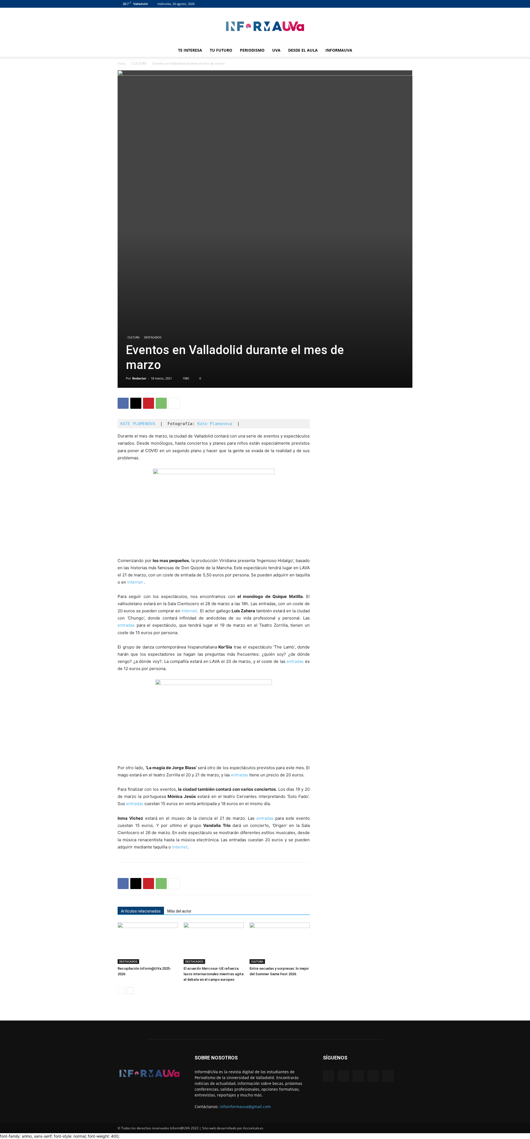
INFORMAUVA (338, 50)
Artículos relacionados (141, 911)
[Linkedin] (390, 4)
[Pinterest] (148, 403)
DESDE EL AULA (303, 50)
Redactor (139, 378)
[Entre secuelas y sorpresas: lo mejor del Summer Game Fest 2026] (280, 943)
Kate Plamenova (214, 423)
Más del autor (179, 911)
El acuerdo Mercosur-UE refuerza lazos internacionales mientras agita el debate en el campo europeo (213, 974)
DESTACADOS (152, 337)
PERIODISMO (252, 50)
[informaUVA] (265, 26)
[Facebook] (372, 4)
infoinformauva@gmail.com (245, 1106)
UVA (276, 50)
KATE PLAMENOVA (137, 423)
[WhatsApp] (161, 403)
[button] (405, 50)
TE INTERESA (190, 50)
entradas (126, 625)
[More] (174, 403)
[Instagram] (381, 4)
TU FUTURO (221, 50)
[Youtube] (408, 4)
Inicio (122, 63)
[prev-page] (121, 990)
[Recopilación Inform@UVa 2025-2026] (148, 943)
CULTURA (139, 63)
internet (135, 582)
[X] (399, 4)
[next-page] (129, 990)
